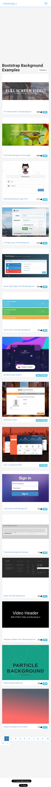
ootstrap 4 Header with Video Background (19, 639)
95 (39, 330)
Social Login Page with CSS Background (19, 286)
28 (39, 683)
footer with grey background (14, 596)
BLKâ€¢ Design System (13, 375)
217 (38, 199)
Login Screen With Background (15, 509)
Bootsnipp (9, 3)
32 (39, 640)
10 (48, 739)
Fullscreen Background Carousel (16, 552)
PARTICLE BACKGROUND (13, 683)
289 (38, 155)
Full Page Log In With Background (16, 243)
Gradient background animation (16, 727)
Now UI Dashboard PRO (13, 465)
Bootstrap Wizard (10, 420)
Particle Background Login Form (16, 199)
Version (42, 70)
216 (38, 243)
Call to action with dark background (17, 330)
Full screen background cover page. (17, 155)
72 (39, 552)
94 (39, 596)
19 (39, 727)
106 (38, 286)
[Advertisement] (25, 32)
